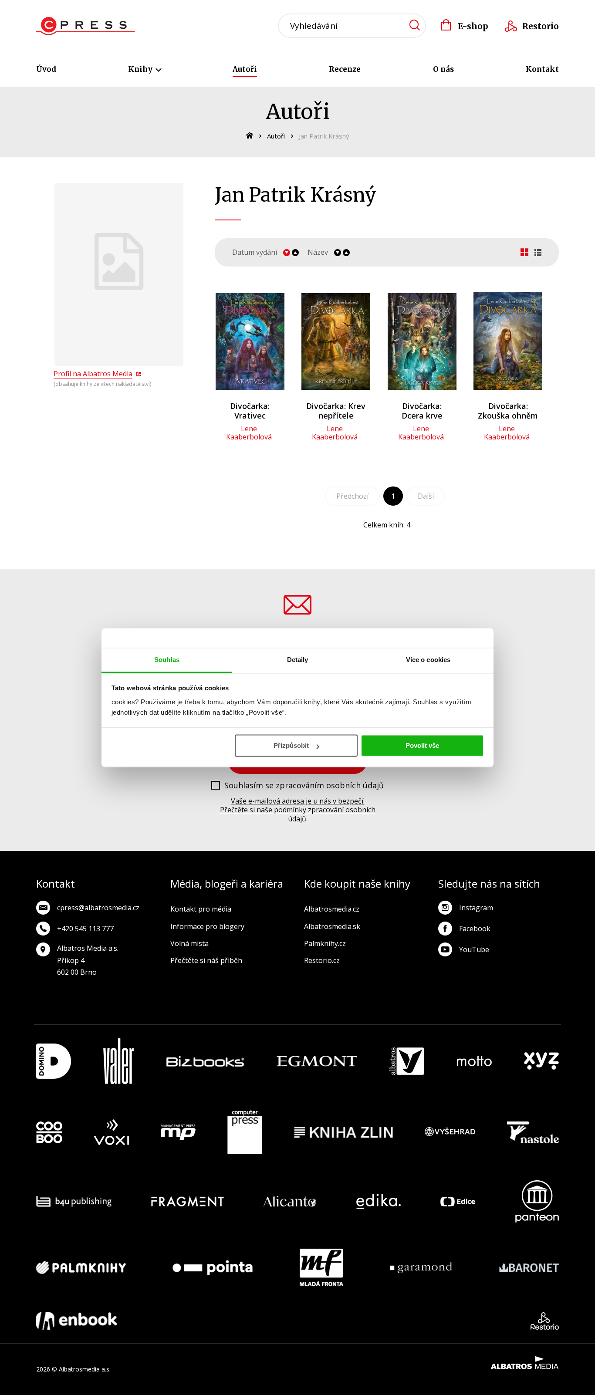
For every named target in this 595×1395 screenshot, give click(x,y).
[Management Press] (178, 1132)
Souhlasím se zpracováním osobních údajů (304, 785)
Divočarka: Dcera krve (422, 410)
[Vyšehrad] (450, 1132)
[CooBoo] (49, 1132)
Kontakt (542, 69)
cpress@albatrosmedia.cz (98, 907)
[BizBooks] (205, 1061)
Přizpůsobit (291, 745)
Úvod (46, 69)
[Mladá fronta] (321, 1267)
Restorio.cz (322, 960)
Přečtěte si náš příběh (206, 960)
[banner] (85, 26)
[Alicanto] (289, 1201)
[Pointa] (212, 1267)
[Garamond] (421, 1267)
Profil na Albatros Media (93, 373)
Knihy (141, 69)
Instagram (476, 907)
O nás (443, 69)
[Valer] (118, 1061)
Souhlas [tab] (166, 659)
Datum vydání (254, 252)
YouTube (474, 949)
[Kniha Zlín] (343, 1132)
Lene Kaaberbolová (249, 433)
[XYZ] (541, 1061)
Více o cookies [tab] (428, 659)
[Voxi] (111, 1132)
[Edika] (378, 1201)
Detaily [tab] (297, 659)
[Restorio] (544, 1321)
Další (426, 496)
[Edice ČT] (457, 1201)
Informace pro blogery (207, 926)
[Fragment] (187, 1201)
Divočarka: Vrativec (250, 410)
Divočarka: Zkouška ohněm (508, 410)
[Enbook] (76, 1321)
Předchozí (352, 496)
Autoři (245, 69)
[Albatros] (406, 1061)
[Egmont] (317, 1061)
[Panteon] (537, 1201)
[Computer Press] (244, 1132)
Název (318, 252)
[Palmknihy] (81, 1267)
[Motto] (474, 1061)
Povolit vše (422, 745)
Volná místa (189, 943)
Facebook (474, 928)
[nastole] (533, 1132)
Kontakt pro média (200, 909)
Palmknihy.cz (325, 943)
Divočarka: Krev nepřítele (335, 410)
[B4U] (74, 1201)
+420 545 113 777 (85, 928)
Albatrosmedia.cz (331, 909)
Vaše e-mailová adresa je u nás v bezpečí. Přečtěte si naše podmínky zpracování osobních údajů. (297, 810)
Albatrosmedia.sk (332, 926)
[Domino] (53, 1061)
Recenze (345, 69)
